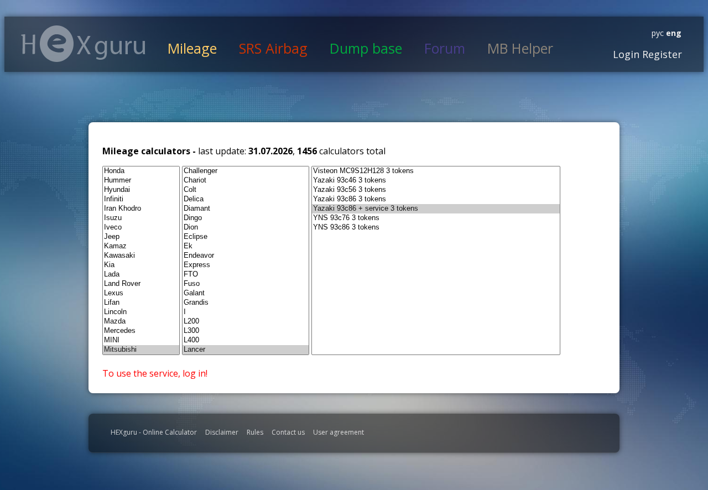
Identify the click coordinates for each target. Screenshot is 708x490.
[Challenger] (246, 171)
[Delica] (246, 199)
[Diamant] (246, 208)
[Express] (246, 265)
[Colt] (246, 190)
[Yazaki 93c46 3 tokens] (436, 180)
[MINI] (141, 340)
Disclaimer (221, 432)
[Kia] (141, 265)
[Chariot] (246, 180)
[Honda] (141, 171)
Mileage (192, 48)
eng (672, 33)
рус (658, 33)
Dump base (366, 48)
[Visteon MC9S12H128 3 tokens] (436, 171)
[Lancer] (246, 350)
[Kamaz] (141, 246)
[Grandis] (246, 302)
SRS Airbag (273, 48)
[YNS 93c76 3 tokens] (436, 218)
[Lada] (141, 274)
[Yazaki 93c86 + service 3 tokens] (436, 208)
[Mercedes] (141, 331)
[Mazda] (141, 321)
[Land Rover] (141, 284)
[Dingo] (246, 218)
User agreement (338, 432)
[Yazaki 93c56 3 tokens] (436, 190)
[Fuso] (246, 284)
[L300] (246, 331)
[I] (246, 312)
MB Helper (520, 48)
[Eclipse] (246, 237)
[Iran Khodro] (141, 208)
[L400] (246, 340)
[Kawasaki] (141, 255)
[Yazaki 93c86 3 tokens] (436, 199)
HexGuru (83, 43)
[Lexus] (141, 293)
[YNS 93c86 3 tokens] (436, 227)
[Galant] (246, 293)
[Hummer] (141, 180)
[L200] (246, 321)
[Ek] (246, 246)
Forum (444, 48)
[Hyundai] (141, 190)
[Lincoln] (141, 312)
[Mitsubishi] (141, 350)
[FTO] (246, 274)
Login (626, 54)
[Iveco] (141, 227)
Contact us (288, 432)
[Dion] (246, 227)
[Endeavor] (246, 255)
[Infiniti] (141, 199)
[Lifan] (141, 302)
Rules (255, 432)
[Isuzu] (141, 218)
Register (660, 54)
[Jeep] (141, 237)
